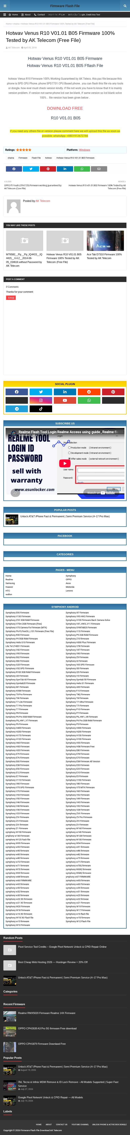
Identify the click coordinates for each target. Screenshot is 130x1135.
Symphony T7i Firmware (77, 705)
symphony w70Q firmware (78, 865)
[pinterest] (113, 392)
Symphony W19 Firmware (78, 906)
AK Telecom (14, 47)
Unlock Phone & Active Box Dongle (109, 1125)
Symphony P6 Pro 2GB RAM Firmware (84, 720)
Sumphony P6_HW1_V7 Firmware (22, 720)
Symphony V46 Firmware (17, 802)
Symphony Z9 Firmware (77, 657)
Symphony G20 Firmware (17, 664)
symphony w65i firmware (78, 880)
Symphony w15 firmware (17, 921)
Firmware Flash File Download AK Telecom (65, 10)
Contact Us (61, 1125)
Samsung (10, 583)
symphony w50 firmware (17, 888)
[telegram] (17, 408)
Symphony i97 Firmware (77, 612)
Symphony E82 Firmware (17, 661)
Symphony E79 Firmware (17, 754)
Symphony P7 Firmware (77, 713)
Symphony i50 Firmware (77, 668)
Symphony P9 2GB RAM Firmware (82, 635)
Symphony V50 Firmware (17, 798)
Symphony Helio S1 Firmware (80, 683)
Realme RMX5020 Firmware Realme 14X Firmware (46, 1013)
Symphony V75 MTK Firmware (80, 787)
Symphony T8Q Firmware (78, 694)
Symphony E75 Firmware (77, 757)
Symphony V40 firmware (17, 806)
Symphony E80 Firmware (77, 750)
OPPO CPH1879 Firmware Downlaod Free (42, 1043)
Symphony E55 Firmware (77, 765)
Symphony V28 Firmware (78, 810)
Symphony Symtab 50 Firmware (81, 679)
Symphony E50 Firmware (17, 769)
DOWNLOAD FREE (65, 108)
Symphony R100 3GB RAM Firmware (23, 672)
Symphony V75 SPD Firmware (20, 787)
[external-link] (17, 400)
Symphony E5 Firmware (77, 776)
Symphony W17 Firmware (78, 910)
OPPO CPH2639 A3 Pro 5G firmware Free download (47, 1028)
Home (15, 15)
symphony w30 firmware (17, 895)
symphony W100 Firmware (78, 839)
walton (9, 594)
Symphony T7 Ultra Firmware (79, 702)
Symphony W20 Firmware (18, 906)
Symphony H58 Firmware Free (80, 746)
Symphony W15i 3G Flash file (19, 917)
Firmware (23, 158)
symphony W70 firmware (17, 869)
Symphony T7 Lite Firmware (19, 702)
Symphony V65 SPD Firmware (80, 664)
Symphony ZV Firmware (17, 821)
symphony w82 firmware (77, 854)
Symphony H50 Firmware (17, 746)
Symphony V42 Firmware (17, 650)
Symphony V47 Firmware (78, 650)
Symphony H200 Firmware (78, 731)
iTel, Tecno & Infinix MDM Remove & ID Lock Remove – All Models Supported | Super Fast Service (68, 1084)
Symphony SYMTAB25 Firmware (81, 627)
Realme (9, 579)
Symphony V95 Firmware (17, 653)
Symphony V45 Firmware (78, 802)
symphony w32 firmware (17, 891)
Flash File (36, 158)
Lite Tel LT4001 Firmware (17, 646)
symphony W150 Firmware (18, 832)
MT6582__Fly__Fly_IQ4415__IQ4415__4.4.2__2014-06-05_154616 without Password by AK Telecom (24, 260)
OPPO (69, 579)
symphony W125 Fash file (18, 839)
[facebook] (17, 392)
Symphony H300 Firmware (78, 728)
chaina (16, 24)
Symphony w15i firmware (78, 917)
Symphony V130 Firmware (18, 616)
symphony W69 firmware (17, 873)
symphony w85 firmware (17, 854)
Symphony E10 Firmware (77, 772)
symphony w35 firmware (77, 888)
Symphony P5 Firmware (77, 724)
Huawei (9, 587)
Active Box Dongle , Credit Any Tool (84, 15)
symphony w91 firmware (77, 847)
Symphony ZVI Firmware (17, 817)
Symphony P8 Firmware (17, 713)
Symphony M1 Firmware (17, 687)
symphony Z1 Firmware (17, 828)
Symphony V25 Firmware (17, 813)
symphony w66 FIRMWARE (18, 880)
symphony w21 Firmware (78, 903)
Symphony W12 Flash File (78, 921)
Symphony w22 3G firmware (19, 899)
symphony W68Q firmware (78, 873)
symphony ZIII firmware (17, 824)
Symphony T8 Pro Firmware (19, 694)
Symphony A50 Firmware (78, 687)
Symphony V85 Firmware (17, 783)
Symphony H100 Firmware (78, 739)
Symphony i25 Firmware (77, 672)
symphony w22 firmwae (77, 899)
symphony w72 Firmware (17, 862)
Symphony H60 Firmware (17, 743)
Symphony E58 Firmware (17, 765)
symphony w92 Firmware (17, 847)
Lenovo (69, 590)
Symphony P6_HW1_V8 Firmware (82, 717)
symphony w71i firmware (78, 862)
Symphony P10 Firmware (78, 709)
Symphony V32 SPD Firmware (20, 668)
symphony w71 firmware (17, 865)
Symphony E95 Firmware (17, 612)
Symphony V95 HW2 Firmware (80, 616)
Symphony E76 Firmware (17, 757)
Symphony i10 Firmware (77, 676)
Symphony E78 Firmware (77, 754)
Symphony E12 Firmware (17, 772)
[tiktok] (41, 408)
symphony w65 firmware (17, 884)
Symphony (71, 576)
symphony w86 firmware (77, 850)
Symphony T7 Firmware (17, 709)
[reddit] (89, 392)
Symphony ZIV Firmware (77, 821)
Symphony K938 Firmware (18, 690)
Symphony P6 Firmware (17, 724)
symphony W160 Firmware (78, 828)
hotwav (48, 158)
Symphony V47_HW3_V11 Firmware (83, 624)
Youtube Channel (80, 1125)
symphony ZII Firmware (77, 824)
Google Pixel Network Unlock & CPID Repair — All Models (50, 1097)
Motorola (70, 587)
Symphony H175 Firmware (18, 735)
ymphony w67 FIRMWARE (78, 876)
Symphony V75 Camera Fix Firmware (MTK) (26, 627)
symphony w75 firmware (77, 858)
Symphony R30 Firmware (17, 635)
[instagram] (41, 400)
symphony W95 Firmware (18, 843)
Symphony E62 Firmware (17, 657)
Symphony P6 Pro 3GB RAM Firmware (23, 717)
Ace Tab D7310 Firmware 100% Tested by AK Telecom (104, 256)
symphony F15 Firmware (77, 690)
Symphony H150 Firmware (78, 735)
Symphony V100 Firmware (78, 780)
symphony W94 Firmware (78, 843)
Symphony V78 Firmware (78, 646)
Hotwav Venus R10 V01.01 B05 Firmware (75, 158)
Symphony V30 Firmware (17, 810)
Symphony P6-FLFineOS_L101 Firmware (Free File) (30, 631)
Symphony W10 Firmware (18, 925)
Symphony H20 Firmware (17, 750)
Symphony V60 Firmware (78, 791)
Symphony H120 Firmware (18, 739)
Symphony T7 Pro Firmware (19, 705)
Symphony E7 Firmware (17, 776)
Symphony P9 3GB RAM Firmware (22, 638)
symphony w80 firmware (17, 858)
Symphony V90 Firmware (78, 653)
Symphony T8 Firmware (77, 698)
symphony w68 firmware (17, 876)
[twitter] (41, 392)
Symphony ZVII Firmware (78, 813)
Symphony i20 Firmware (17, 676)
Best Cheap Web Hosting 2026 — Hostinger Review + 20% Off (53, 962)
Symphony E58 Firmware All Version (83, 761)
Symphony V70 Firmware (17, 791)
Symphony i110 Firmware (78, 631)
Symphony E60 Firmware (17, 761)
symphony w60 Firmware (78, 884)
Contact (41, 15)
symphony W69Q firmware (78, 869)
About (27, 15)
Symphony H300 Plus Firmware (81, 642)
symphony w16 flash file (77, 914)
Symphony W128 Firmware (78, 836)
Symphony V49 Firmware (78, 798)
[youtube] (65, 400)
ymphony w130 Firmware (17, 836)
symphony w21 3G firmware (19, 903)
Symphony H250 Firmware (18, 731)
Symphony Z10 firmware (77, 638)
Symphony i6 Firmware (77, 661)
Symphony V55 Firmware (17, 795)
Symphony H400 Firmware (18, 728)
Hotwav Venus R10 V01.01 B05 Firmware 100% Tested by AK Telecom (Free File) (64, 258)
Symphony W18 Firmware (18, 910)
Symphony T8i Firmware (17, 698)
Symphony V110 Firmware (18, 780)
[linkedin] (65, 392)
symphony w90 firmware (17, 850)
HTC (8, 590)
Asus (68, 583)
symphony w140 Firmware (78, 832)
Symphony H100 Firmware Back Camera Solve (88, 620)
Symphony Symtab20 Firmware (20, 683)
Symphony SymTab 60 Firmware (21, 679)
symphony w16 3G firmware (19, 914)
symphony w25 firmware (77, 895)
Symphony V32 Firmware (78, 806)
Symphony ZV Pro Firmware (79, 817)
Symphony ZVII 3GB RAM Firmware (22, 620)
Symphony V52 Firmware (78, 795)
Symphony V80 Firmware (78, 783)
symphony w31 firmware (77, 891)
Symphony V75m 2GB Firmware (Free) (24, 624)
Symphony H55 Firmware (78, 743)
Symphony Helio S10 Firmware (20, 642)
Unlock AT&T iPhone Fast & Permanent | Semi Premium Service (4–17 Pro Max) (65, 516)
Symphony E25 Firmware (77, 769)
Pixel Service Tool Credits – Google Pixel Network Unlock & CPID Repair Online (62, 946)
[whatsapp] (89, 400)
